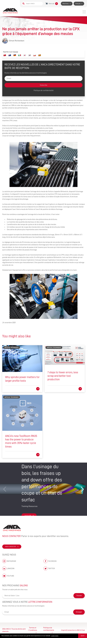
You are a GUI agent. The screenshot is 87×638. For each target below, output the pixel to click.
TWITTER (51, 568)
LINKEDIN (10, 568)
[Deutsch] (14, 55)
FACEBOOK (52, 561)
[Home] (10, 10)
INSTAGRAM (11, 561)
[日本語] (24, 55)
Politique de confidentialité (43, 90)
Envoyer (79, 612)
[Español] (39, 55)
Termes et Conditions (33, 629)
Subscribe (43, 85)
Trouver (79, 595)
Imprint (63, 630)
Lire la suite (27, 515)
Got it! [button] (82, 636)
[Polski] (34, 55)
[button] (82, 489)
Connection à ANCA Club (75, 630)
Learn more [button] (54, 636)
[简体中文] (4, 55)
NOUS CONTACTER (10, 546)
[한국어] (29, 55)
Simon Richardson (16, 41)
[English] (9, 55)
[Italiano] (19, 55)
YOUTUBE (10, 576)
